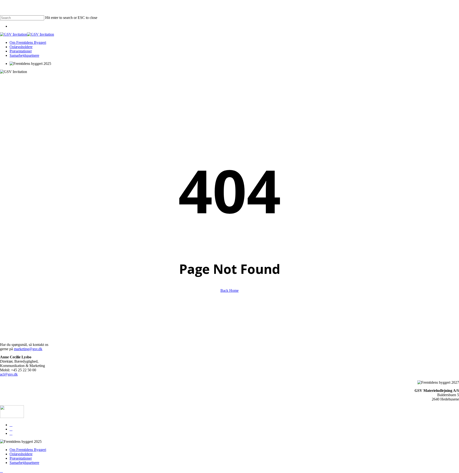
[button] (1, 471)
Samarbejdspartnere (24, 463)
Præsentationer (21, 458)
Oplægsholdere (21, 454)
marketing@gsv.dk (28, 349)
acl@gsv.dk (9, 374)
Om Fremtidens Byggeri (28, 450)
